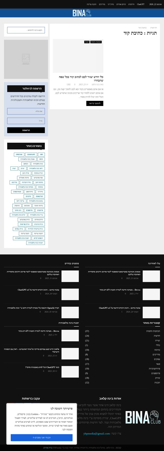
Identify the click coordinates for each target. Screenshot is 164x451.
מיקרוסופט (29, 192)
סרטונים (28, 196)
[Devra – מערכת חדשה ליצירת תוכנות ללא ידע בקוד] (151, 294)
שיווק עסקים (19, 229)
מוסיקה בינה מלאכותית (25, 187)
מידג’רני (111, 4)
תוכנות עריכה (38, 233)
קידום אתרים (121, 4)
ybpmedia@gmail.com (96, 433)
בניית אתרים (47, 448)
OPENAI (19, 154)
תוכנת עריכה (91, 4)
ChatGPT (140, 4)
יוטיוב (23, 168)
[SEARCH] (10, 30)
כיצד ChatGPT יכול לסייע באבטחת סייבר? (42, 367)
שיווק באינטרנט (25, 219)
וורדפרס (131, 4)
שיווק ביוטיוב (38, 224)
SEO (41, 159)
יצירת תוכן (25, 173)
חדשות (157, 336)
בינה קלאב (95, 84)
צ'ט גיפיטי (18, 210)
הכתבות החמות (96, 42)
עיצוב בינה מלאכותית (36, 201)
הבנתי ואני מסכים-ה (42, 437)
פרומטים (40, 210)
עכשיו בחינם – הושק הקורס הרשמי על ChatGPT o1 (38, 290)
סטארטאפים (17, 192)
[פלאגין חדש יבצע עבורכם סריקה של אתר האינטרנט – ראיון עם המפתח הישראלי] (70, 353)
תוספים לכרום (38, 238)
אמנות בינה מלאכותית (27, 159)
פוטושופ (26, 206)
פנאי (158, 364)
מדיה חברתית (26, 182)
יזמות (14, 168)
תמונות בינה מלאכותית (35, 243)
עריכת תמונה (38, 206)
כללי (158, 345)
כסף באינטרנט (38, 178)
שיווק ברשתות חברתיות (35, 229)
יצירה (157, 340)
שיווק (157, 378)
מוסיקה (40, 187)
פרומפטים (29, 210)
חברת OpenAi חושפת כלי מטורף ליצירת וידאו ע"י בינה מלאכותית (33, 308)
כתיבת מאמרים (24, 178)
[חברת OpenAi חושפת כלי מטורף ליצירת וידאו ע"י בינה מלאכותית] (70, 312)
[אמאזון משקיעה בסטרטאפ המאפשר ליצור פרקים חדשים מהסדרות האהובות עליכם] (70, 276)
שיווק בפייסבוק (24, 224)
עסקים (157, 359)
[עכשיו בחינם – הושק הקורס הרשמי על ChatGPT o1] (70, 294)
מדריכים (102, 4)
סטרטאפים (39, 196)
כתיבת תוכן (39, 182)
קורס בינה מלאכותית (18, 215)
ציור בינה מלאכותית (36, 215)
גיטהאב (26, 164)
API (41, 154)
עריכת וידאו (20, 201)
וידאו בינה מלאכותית (36, 168)
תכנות (87, 42)
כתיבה (157, 350)
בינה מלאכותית (38, 164)
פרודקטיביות (154, 368)
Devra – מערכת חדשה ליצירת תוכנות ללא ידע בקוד (120, 290)
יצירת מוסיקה (38, 173)
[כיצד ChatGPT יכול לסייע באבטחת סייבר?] (70, 372)
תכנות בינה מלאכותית (22, 238)
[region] (41, 424)
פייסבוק (17, 206)
